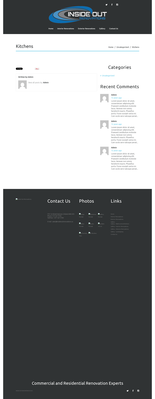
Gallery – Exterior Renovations (120, 229)
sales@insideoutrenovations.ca (62, 221)
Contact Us (113, 29)
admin (30, 77)
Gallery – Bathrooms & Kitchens (120, 223)
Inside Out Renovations (22, 390)
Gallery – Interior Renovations (119, 226)
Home (51, 29)
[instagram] (117, 4)
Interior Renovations (65, 29)
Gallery (102, 29)
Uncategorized (123, 47)
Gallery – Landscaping (117, 231)
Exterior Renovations (86, 29)
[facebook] (111, 4)
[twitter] (107, 4)
